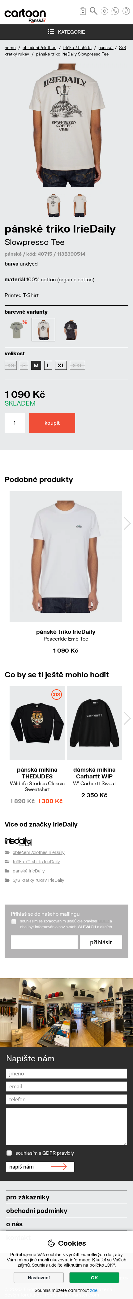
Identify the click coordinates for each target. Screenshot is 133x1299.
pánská (106, 47)
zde (93, 1290)
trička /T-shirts (77, 47)
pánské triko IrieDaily (66, 634)
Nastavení (39, 1277)
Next (127, 523)
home (10, 47)
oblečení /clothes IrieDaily (39, 852)
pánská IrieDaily (29, 870)
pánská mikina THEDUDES (37, 779)
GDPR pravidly (58, 1153)
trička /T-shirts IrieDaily (36, 861)
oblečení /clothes (39, 47)
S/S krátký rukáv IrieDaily (38, 880)
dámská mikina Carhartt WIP (94, 776)
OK (94, 1277)
